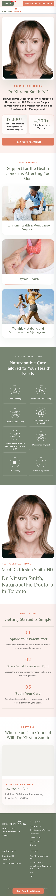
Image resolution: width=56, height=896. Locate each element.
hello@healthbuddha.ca (11, 831)
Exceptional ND (8, 856)
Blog (31, 872)
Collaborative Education (11, 863)
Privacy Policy (35, 837)
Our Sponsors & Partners (40, 830)
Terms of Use (35, 834)
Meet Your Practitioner (28, 141)
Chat (4, 829)
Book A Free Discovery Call (38, 3)
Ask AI (8, 3)
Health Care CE (8, 860)
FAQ (31, 876)
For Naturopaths (36, 862)
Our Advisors (35, 826)
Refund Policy (35, 841)
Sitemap (33, 845)
